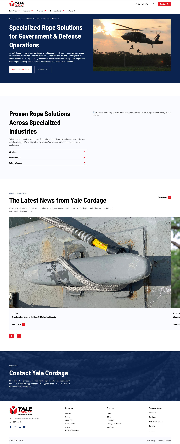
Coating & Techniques (114, 424)
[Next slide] (19, 336)
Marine (67, 417)
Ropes (109, 414)
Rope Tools (110, 420)
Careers (152, 426)
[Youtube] (24, 427)
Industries (19, 19)
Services (152, 417)
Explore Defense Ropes (20, 69)
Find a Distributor (142, 4)
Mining (67, 427)
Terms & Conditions (164, 441)
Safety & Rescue (15, 163)
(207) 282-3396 (18, 422)
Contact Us (164, 4)
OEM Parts (110, 427)
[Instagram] (15, 427)
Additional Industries (33, 19)
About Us (152, 412)
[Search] (153, 4)
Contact (152, 430)
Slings (109, 417)
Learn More (162, 197)
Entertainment (14, 157)
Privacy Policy (150, 441)
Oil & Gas (12, 152)
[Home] (17, 4)
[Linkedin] (19, 427)
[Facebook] (10, 427)
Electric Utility (70, 424)
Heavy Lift (68, 420)
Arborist (68, 414)
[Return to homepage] (27, 410)
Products (110, 408)
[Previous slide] (11, 336)
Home (11, 19)
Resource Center (155, 408)
